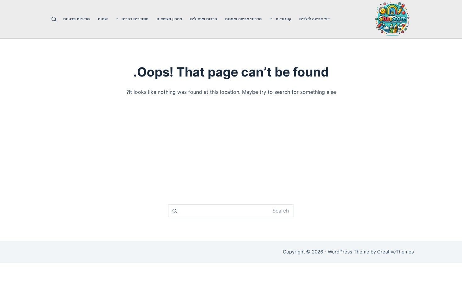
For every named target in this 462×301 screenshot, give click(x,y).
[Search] (54, 19)
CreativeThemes (395, 252)
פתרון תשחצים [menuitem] (169, 18)
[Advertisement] (231, 153)
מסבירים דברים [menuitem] (135, 18)
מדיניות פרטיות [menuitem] (76, 18)
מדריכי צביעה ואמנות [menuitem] (243, 18)
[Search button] (174, 210)
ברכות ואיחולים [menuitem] (203, 18)
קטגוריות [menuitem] (283, 18)
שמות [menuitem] (103, 18)
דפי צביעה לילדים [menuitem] (314, 18)
